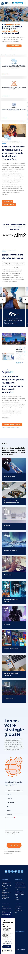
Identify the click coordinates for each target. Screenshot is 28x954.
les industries (6, 904)
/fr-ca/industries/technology (10, 557)
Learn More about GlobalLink (11, 427)
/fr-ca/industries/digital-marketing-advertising (12, 656)
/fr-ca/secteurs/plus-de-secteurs (11, 680)
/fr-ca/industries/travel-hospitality (12, 532)
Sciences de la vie (5, 906)
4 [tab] (17, 20)
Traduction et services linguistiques (6, 883)
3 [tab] (15, 20)
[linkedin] (19, 871)
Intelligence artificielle (19, 889)
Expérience (5, 96)
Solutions (5, 879)
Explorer (4, 118)
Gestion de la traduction (19, 882)
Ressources (18, 904)
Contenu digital (5, 888)
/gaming (4, 606)
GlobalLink (17, 897)
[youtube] (12, 871)
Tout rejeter (7, 950)
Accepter (6, 946)
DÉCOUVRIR (13, 49)
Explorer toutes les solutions (5, 898)
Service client (4, 895)
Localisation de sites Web (20, 884)
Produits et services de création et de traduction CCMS (20, 894)
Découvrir (4, 73)
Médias (3, 890)
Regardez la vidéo (19, 363)
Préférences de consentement (6, 913)
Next (26, 235)
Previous (2, 235)
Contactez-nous (19, 931)
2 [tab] (12, 20)
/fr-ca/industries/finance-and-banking (13, 582)
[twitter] (9, 871)
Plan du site (22, 949)
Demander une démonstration (12, 424)
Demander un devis (14, 45)
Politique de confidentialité (7, 942)
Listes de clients (18, 906)
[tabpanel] (14, 13)
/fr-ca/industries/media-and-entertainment (10, 632)
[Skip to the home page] (12, 3)
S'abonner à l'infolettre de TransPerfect (13, 833)
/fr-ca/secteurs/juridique (9, 508)
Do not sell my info (15, 949)
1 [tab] (10, 20)
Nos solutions (8, 201)
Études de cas (18, 908)
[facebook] (6, 871)
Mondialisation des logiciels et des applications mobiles (20, 887)
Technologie (18, 879)
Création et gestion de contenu (6, 886)
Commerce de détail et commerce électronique (6, 909)
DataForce (17, 899)
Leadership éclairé (18, 910)
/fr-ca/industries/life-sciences (10, 458)
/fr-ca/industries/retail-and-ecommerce (13, 483)
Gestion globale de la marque (6, 893)
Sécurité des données (19, 891)
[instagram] (15, 871)
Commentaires (9, 818)
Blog (16, 912)
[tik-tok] (22, 871)
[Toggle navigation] (26, 3)
